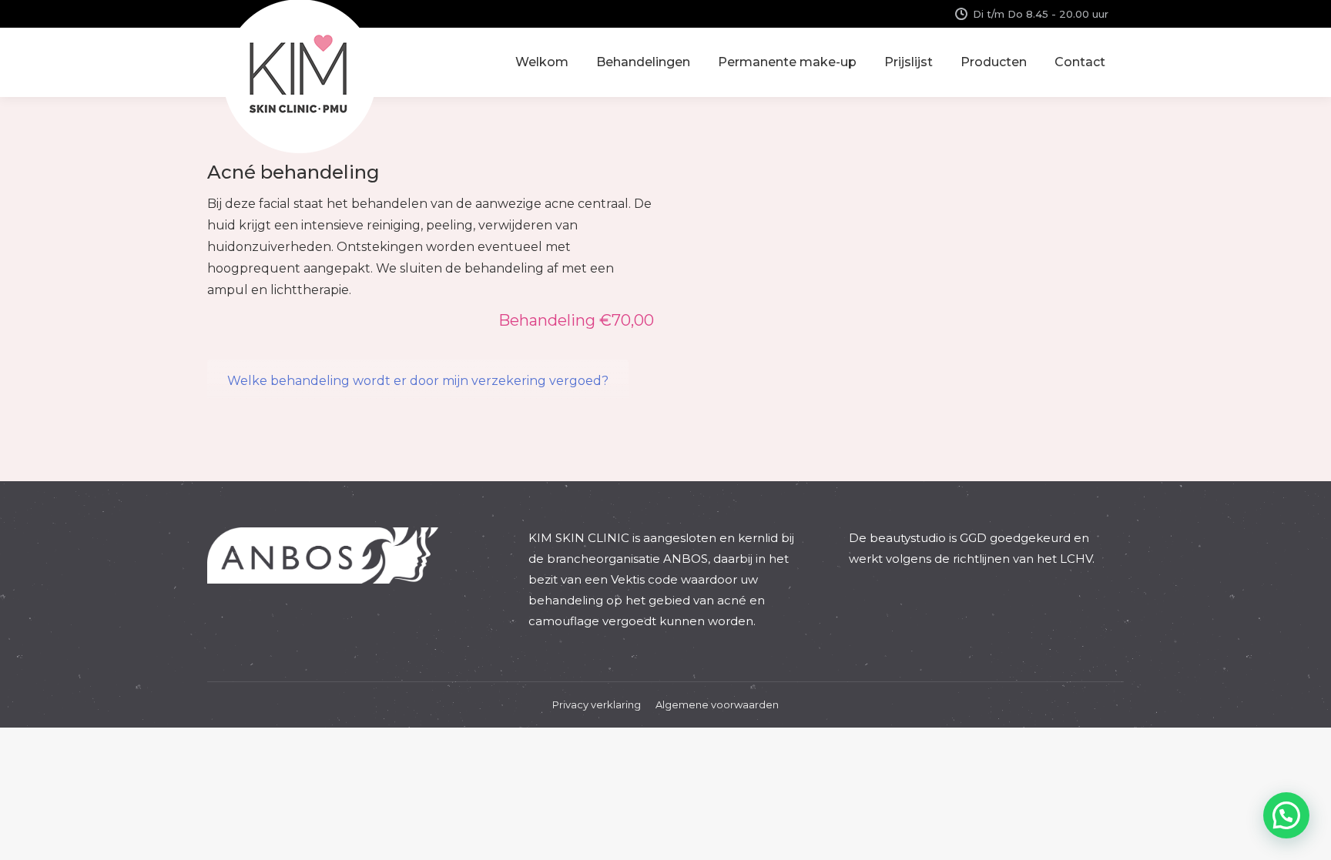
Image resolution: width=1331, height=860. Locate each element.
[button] (1286, 815)
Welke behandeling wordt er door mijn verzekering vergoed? (418, 380)
